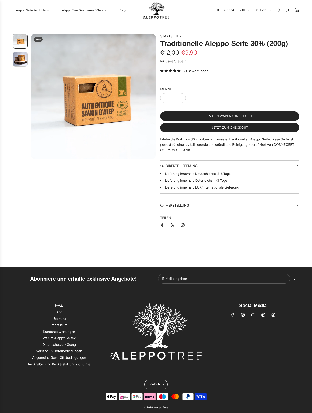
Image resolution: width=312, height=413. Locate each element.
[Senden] (294, 278)
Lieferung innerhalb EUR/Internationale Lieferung (202, 187)
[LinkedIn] (263, 315)
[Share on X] (172, 226)
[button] (34, 96)
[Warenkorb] (297, 10)
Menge (166, 89)
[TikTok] (273, 315)
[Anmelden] (287, 10)
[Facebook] (232, 315)
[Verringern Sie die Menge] (165, 98)
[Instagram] (242, 315)
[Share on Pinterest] (182, 226)
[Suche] (278, 10)
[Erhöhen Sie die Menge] (181, 98)
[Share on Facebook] (162, 226)
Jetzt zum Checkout (230, 127)
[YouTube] (253, 315)
